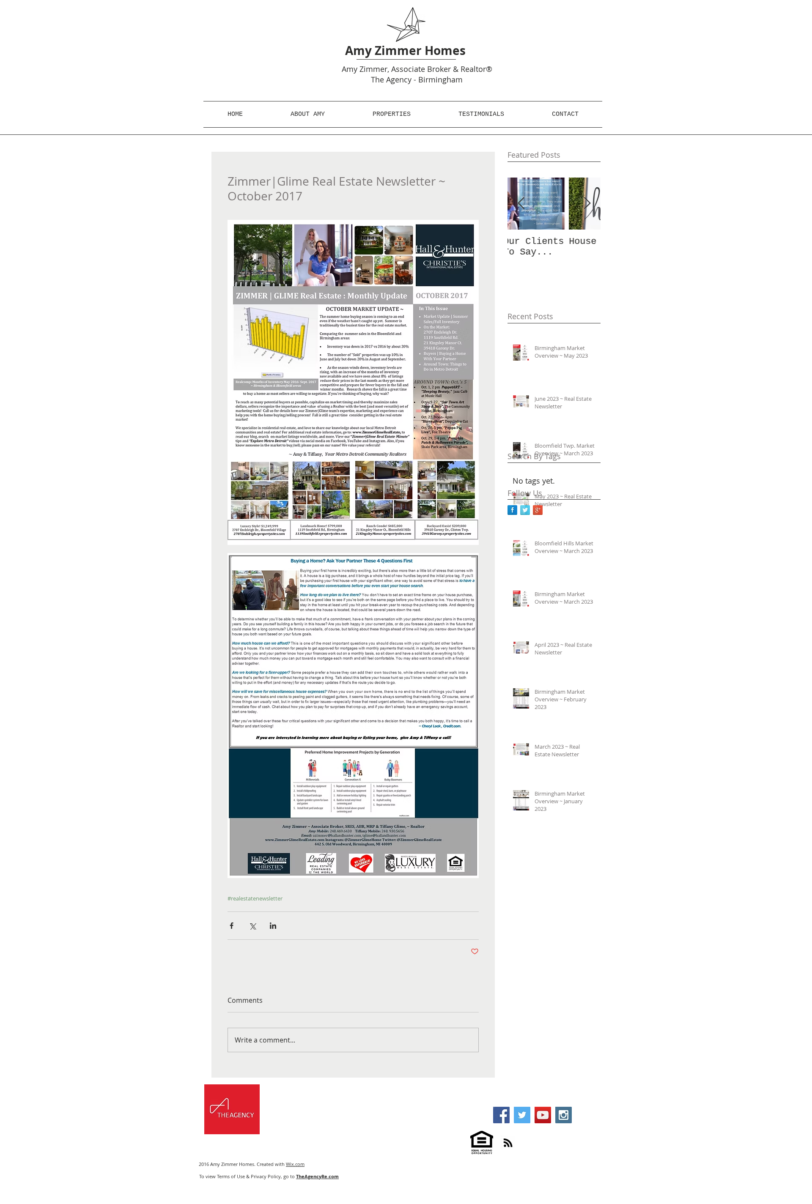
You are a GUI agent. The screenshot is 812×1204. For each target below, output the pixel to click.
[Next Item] (587, 203)
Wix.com (295, 1164)
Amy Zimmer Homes (405, 50)
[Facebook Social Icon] (501, 1115)
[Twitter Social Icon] (522, 1115)
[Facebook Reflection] (512, 510)
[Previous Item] (521, 203)
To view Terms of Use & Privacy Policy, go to (269, 1176)
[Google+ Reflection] (538, 510)
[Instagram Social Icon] (563, 1115)
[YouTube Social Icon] (543, 1115)
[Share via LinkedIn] (273, 926)
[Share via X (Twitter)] (252, 926)
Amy (349, 69)
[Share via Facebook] (232, 926)
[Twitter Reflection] (525, 510)
